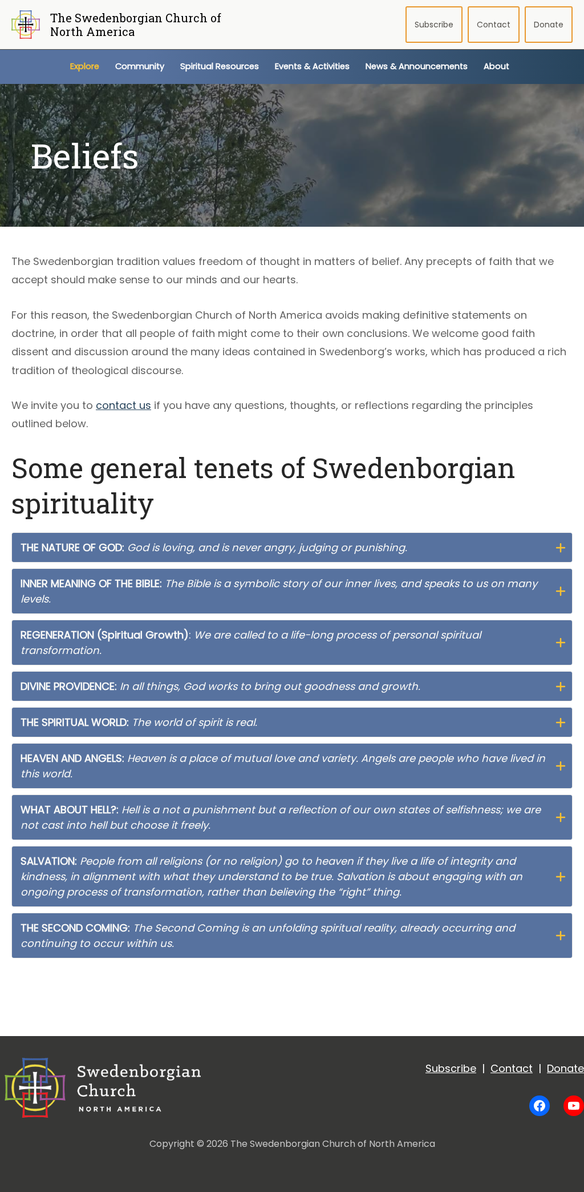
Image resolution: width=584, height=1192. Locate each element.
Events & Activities (312, 66)
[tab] (292, 547)
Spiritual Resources (219, 66)
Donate (548, 24)
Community (139, 66)
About (496, 66)
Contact (493, 24)
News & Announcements (417, 66)
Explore (84, 66)
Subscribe (434, 24)
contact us (123, 405)
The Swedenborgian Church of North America (135, 24)
